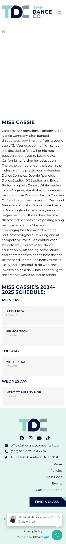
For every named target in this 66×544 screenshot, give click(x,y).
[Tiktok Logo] (48, 438)
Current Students (49, 490)
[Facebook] (22, 438)
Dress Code (53, 477)
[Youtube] (39, 438)
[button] (59, 12)
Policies (56, 470)
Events (57, 483)
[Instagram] (30, 438)
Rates (58, 464)
